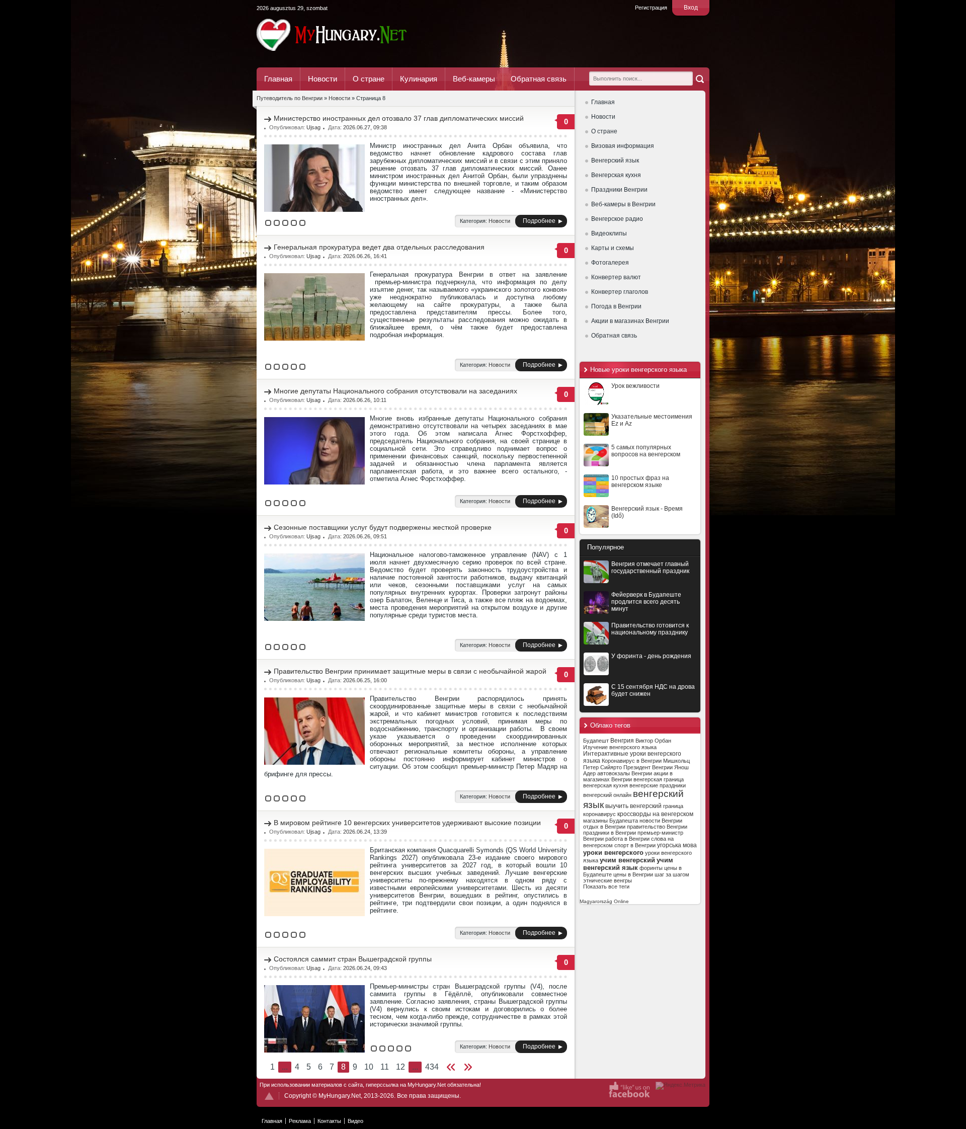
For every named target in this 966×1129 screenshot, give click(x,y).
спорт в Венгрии (635, 845)
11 (384, 1067)
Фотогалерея (610, 262)
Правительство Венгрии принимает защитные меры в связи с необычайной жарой (410, 671)
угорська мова (677, 845)
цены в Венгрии (633, 874)
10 (368, 1067)
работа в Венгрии (627, 839)
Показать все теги (606, 886)
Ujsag (313, 127)
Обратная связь (539, 78)
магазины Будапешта (610, 821)
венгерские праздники (657, 785)
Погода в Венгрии (616, 306)
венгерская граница (658, 779)
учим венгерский (627, 860)
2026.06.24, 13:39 (365, 832)
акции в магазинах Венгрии (628, 776)
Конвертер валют (616, 277)
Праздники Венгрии (619, 189)
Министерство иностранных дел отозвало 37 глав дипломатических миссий (399, 118)
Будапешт (596, 741)
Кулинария (418, 78)
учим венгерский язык (628, 863)
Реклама (300, 1121)
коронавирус (599, 814)
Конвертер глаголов (619, 291)
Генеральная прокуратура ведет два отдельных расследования (379, 247)
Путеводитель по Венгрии (359, 35)
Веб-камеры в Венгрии (623, 204)
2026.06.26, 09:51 (365, 536)
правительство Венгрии (657, 827)
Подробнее (539, 220)
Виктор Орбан (653, 741)
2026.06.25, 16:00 (365, 680)
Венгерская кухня (616, 175)
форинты (651, 868)
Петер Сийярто (602, 767)
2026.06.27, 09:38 (365, 127)
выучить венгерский (633, 806)
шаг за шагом (672, 874)
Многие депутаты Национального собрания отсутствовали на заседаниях (395, 391)
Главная (278, 78)
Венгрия (622, 740)
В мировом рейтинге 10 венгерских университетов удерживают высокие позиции (407, 823)
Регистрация (651, 8)
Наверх (269, 1096)
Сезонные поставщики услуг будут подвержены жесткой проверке (383, 527)
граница (673, 806)
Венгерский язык (615, 160)
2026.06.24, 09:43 (365, 968)
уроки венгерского (613, 852)
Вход (691, 7)
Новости (322, 78)
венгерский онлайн (607, 795)
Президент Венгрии (648, 767)
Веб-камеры (474, 78)
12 (400, 1067)
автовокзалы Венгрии (624, 773)
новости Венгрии (660, 821)
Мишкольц (676, 761)
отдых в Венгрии (604, 827)
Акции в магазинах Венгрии (630, 321)
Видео (355, 1121)
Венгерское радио (617, 218)
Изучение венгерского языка (620, 747)
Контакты (329, 1121)
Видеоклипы (609, 233)
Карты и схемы (612, 248)
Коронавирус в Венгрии (632, 761)
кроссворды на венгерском (655, 814)
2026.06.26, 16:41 (365, 256)
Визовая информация (622, 145)
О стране (368, 78)
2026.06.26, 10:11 (364, 400)
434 (432, 1067)
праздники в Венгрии (609, 833)
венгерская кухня (605, 785)
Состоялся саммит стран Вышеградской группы (353, 959)
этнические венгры (607, 880)
